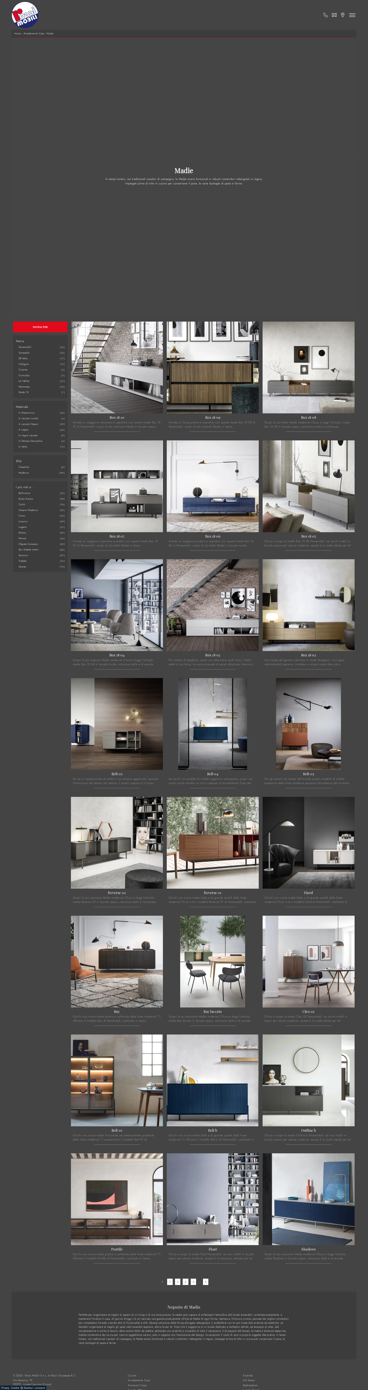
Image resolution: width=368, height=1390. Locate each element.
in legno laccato (28, 435)
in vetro (23, 446)
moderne (24, 473)
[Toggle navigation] (352, 15)
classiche (24, 467)
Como (22, 515)
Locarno (23, 521)
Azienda (248, 1375)
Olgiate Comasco (28, 544)
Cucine (132, 1375)
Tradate (23, 561)
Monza (22, 538)
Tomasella (24, 353)
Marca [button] (20, 341)
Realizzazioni (250, 1385)
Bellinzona (24, 493)
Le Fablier (24, 381)
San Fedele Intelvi (29, 549)
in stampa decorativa (30, 441)
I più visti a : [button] (24, 487)
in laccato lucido (28, 418)
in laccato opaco (28, 424)
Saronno (23, 555)
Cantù (22, 504)
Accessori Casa (137, 1385)
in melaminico (27, 413)
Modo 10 (24, 392)
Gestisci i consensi (34, 1388)
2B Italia (23, 358)
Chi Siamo (249, 1380)
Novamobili (25, 347)
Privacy (5, 1388)
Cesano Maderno (28, 510)
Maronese (24, 386)
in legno (24, 429)
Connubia (24, 375)
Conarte (23, 369)
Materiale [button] (22, 407)
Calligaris (24, 364)
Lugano (23, 527)
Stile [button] (19, 461)
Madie (50, 33)
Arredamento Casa (34, 33)
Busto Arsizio (26, 499)
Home (17, 33)
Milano (22, 532)
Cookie (15, 1388)
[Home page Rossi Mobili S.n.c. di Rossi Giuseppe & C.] (25, 15)
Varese (22, 566)
